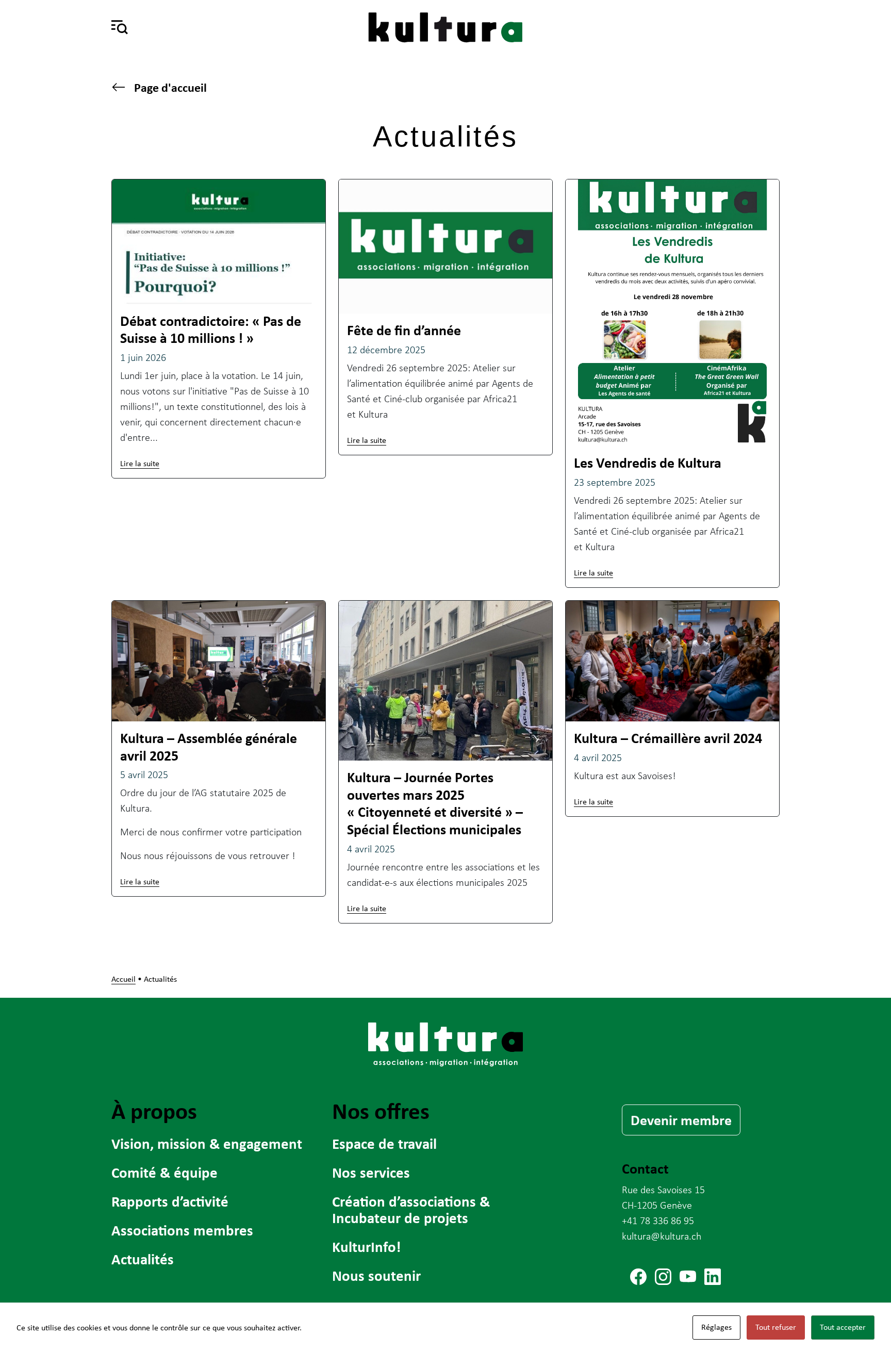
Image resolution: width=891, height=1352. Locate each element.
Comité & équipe (164, 1172)
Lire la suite (139, 463)
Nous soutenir (376, 1275)
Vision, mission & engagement (206, 1143)
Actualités (142, 1259)
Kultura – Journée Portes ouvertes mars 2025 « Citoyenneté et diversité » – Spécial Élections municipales (435, 803)
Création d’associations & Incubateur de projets (411, 1209)
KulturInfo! (366, 1246)
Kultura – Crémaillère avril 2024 (668, 738)
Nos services (371, 1172)
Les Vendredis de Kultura (647, 462)
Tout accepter (843, 1327)
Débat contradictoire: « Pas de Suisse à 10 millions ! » (210, 329)
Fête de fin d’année (404, 330)
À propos (154, 1110)
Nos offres (381, 1110)
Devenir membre (681, 1120)
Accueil (123, 979)
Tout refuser (775, 1327)
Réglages (716, 1327)
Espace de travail (384, 1143)
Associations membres (182, 1230)
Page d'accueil (170, 87)
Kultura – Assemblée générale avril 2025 (208, 746)
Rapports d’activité (169, 1201)
